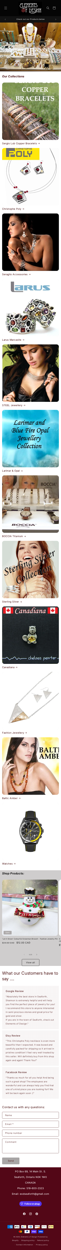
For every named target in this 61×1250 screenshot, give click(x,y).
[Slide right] (37, 954)
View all (30, 962)
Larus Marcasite (11, 339)
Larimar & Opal (11, 470)
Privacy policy (42, 1245)
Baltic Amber (10, 798)
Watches (7, 863)
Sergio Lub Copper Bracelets (19, 143)
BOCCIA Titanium (12, 536)
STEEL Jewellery (12, 405)
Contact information (24, 1245)
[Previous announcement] (5, 19)
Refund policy (43, 1240)
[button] (6, 8)
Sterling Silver (10, 601)
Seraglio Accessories (15, 274)
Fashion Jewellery (13, 732)
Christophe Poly (11, 208)
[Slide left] (24, 954)
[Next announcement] (56, 19)
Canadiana (8, 667)
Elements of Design (29, 1237)
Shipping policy (28, 1240)
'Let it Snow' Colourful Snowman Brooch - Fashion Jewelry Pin (30, 939)
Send (11, 1160)
